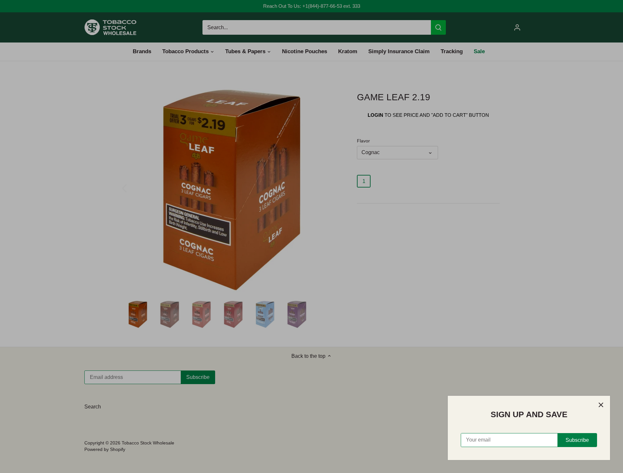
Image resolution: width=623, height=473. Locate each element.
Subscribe (577, 440)
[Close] (601, 405)
